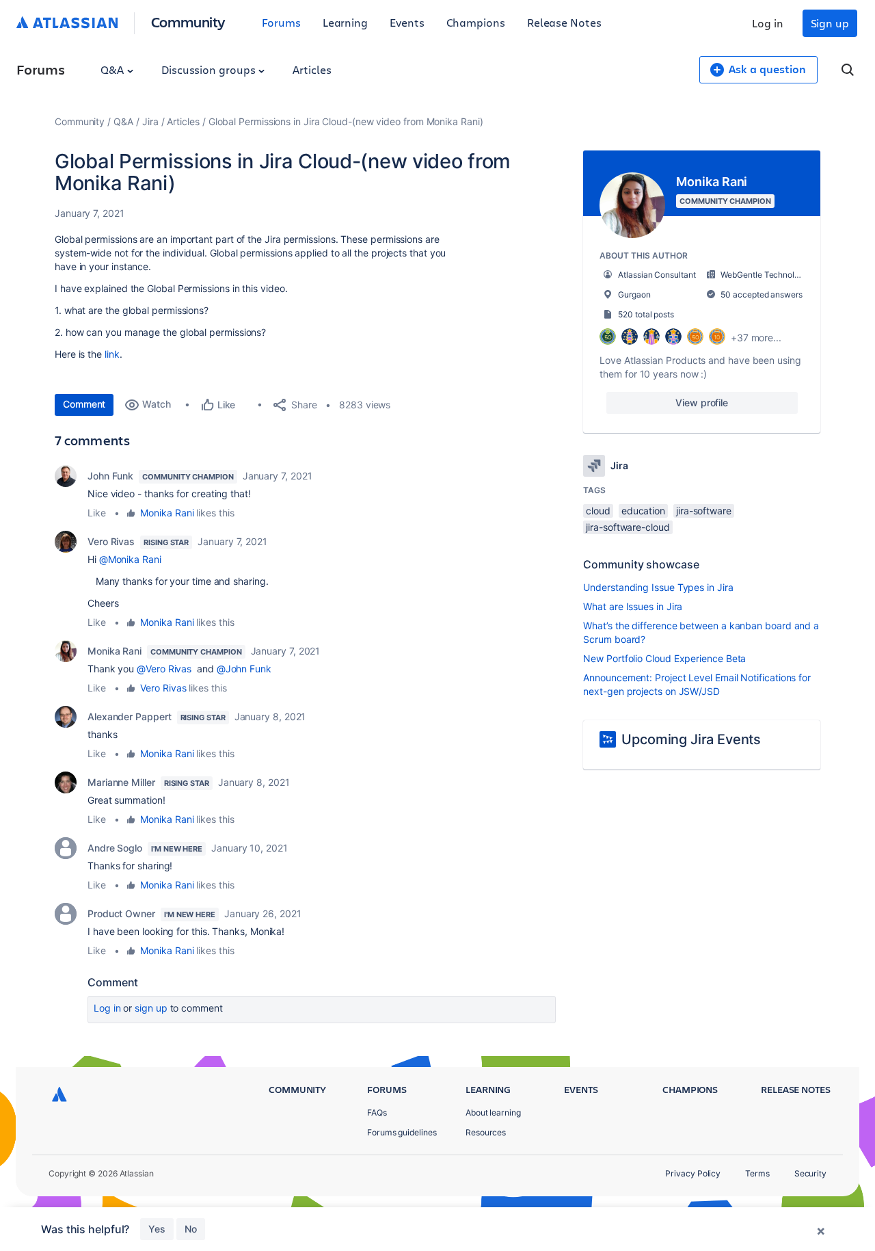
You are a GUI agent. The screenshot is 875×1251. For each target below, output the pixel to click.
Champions (475, 22)
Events (407, 22)
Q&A (113, 69)
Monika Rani (166, 512)
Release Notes (564, 22)
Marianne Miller (121, 782)
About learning (493, 1112)
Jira (150, 121)
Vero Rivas (111, 541)
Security (810, 1173)
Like (97, 512)
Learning (345, 22)
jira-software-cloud (627, 527)
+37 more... (756, 337)
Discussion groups (209, 69)
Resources (486, 1132)
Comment (84, 404)
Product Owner (121, 913)
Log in (767, 23)
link (112, 354)
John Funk (110, 476)
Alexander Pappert (130, 716)
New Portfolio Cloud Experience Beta (664, 658)
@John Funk (244, 668)
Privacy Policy (693, 1173)
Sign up (830, 23)
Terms (757, 1173)
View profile (701, 402)
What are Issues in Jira (632, 606)
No (191, 1229)
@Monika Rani (130, 559)
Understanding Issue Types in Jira (658, 587)
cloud (598, 510)
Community (188, 21)
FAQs (377, 1112)
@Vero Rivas (164, 668)
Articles (312, 69)
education (643, 510)
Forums (281, 22)
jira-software (703, 510)
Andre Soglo (115, 848)
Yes (156, 1229)
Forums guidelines (402, 1132)
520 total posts (646, 314)
